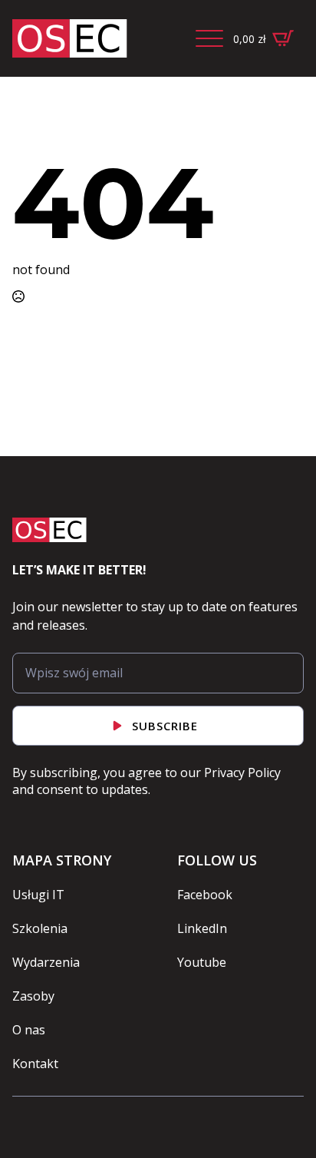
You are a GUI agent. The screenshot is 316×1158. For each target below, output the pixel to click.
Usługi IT (38, 894)
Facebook (204, 894)
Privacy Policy (242, 772)
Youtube (201, 962)
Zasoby (33, 996)
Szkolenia (39, 928)
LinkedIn (202, 928)
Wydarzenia (46, 962)
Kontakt (35, 1063)
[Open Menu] (209, 38)
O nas (28, 1029)
